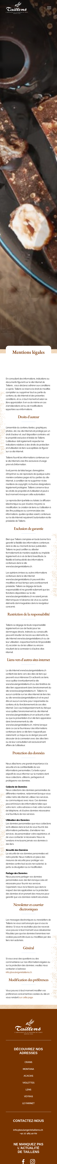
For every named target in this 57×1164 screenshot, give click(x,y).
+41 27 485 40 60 (28, 1133)
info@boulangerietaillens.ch (19, 972)
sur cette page (26, 997)
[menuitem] (28, 1062)
